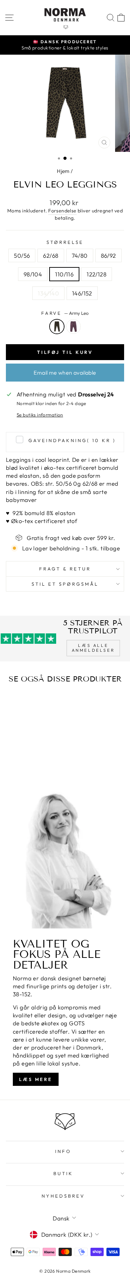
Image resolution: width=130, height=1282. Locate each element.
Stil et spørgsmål (65, 584)
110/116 (64, 274)
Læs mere (35, 1079)
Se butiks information (40, 415)
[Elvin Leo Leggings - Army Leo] (24, 767)
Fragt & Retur (65, 568)
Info (63, 1151)
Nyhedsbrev (63, 1196)
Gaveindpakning (71, 440)
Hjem (63, 171)
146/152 (82, 293)
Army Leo (57, 326)
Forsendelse (62, 211)
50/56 (22, 255)
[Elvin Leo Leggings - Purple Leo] (32, 767)
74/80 (80, 255)
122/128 (96, 274)
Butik (63, 1173)
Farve (65, 313)
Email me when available (65, 372)
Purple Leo (73, 326)
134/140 (48, 293)
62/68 (50, 255)
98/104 (33, 274)
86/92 (108, 255)
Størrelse (65, 242)
